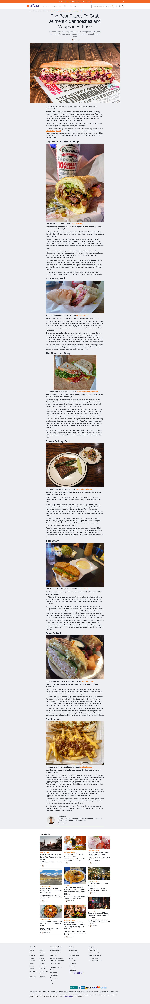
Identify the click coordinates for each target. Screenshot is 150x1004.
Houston (32, 968)
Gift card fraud (54, 975)
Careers (52, 980)
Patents (117, 991)
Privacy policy (110, 991)
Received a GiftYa (74, 952)
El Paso (46, 11)
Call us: (95, 960)
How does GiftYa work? (95, 955)
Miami (41, 950)
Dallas (31, 963)
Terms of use (84, 991)
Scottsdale (43, 974)
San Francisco (44, 971)
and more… (43, 976)
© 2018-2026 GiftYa (35, 991)
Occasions (72, 966)
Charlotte (32, 955)
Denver (32, 966)
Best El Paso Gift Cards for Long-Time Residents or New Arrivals (51, 857)
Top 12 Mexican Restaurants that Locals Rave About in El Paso (51, 923)
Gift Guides (43, 852)
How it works (67, 6)
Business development (56, 958)
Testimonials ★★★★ (94, 952)
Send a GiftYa (73, 950)
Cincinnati (32, 960)
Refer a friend (54, 955)
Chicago (32, 958)
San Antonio (43, 966)
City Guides (40, 11)
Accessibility (102, 991)
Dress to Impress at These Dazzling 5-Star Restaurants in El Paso (98, 915)
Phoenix (42, 958)
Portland (42, 963)
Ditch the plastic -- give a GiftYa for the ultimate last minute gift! (75, 1)
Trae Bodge (77, 40)
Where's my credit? (94, 958)
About (51, 970)
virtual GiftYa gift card (53, 131)
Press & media (54, 978)
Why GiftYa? (72, 963)
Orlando (42, 955)
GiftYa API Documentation (57, 960)
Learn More (62, 824)
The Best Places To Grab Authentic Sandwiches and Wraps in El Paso (66, 11)
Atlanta (32, 950)
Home (31, 11)
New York (42, 952)
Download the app (74, 955)
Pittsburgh (42, 960)
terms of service (68, 996)
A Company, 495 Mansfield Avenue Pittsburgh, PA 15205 (61, 991)
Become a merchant (55, 950)
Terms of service (93, 991)
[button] (47, 6)
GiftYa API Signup (55, 963)
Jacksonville (33, 971)
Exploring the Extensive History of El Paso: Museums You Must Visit (51, 890)
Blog (42, 6)
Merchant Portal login (56, 952)
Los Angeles (33, 974)
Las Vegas (33, 976)
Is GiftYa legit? (54, 972)
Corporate (76, 6)
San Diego (43, 968)
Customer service (93, 950)
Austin (31, 952)
